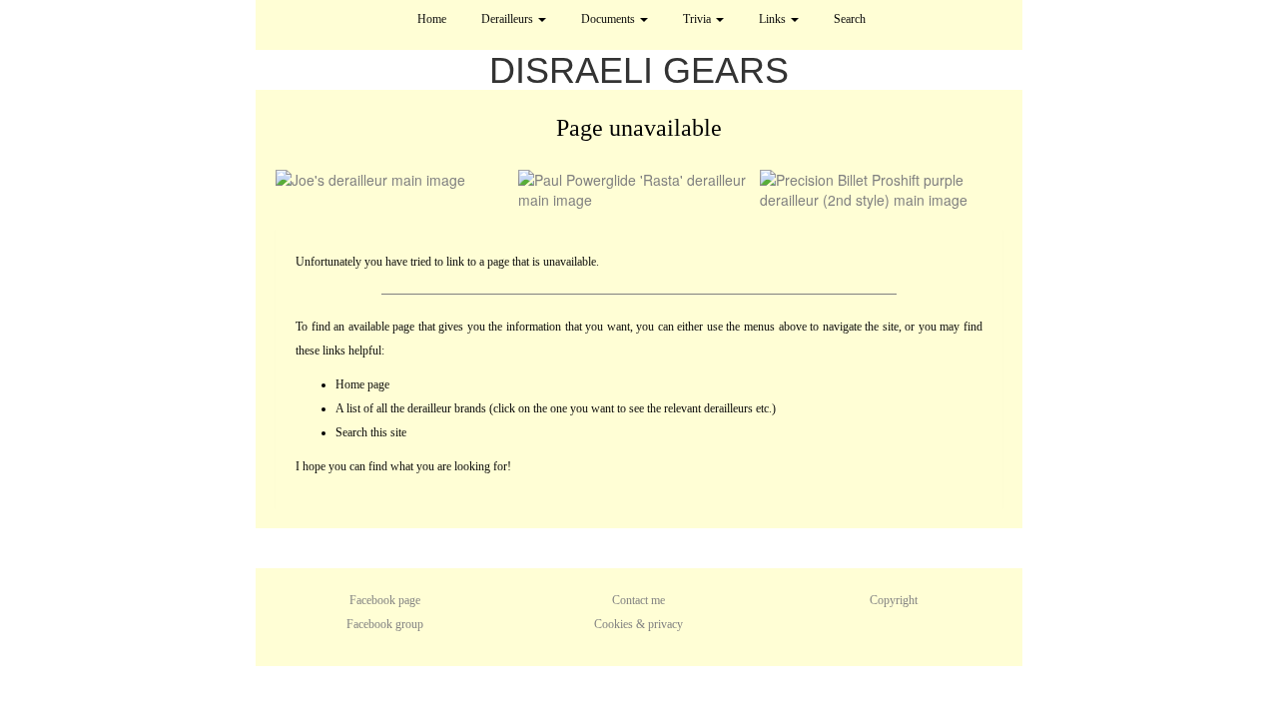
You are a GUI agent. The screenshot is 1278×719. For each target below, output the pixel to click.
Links (774, 19)
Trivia (698, 19)
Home (431, 19)
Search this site (370, 432)
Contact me (638, 600)
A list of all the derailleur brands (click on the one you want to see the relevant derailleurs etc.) (555, 408)
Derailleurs (508, 19)
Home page (362, 384)
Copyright (894, 600)
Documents (609, 19)
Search (850, 19)
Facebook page (384, 600)
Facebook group (384, 624)
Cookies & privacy (638, 624)
